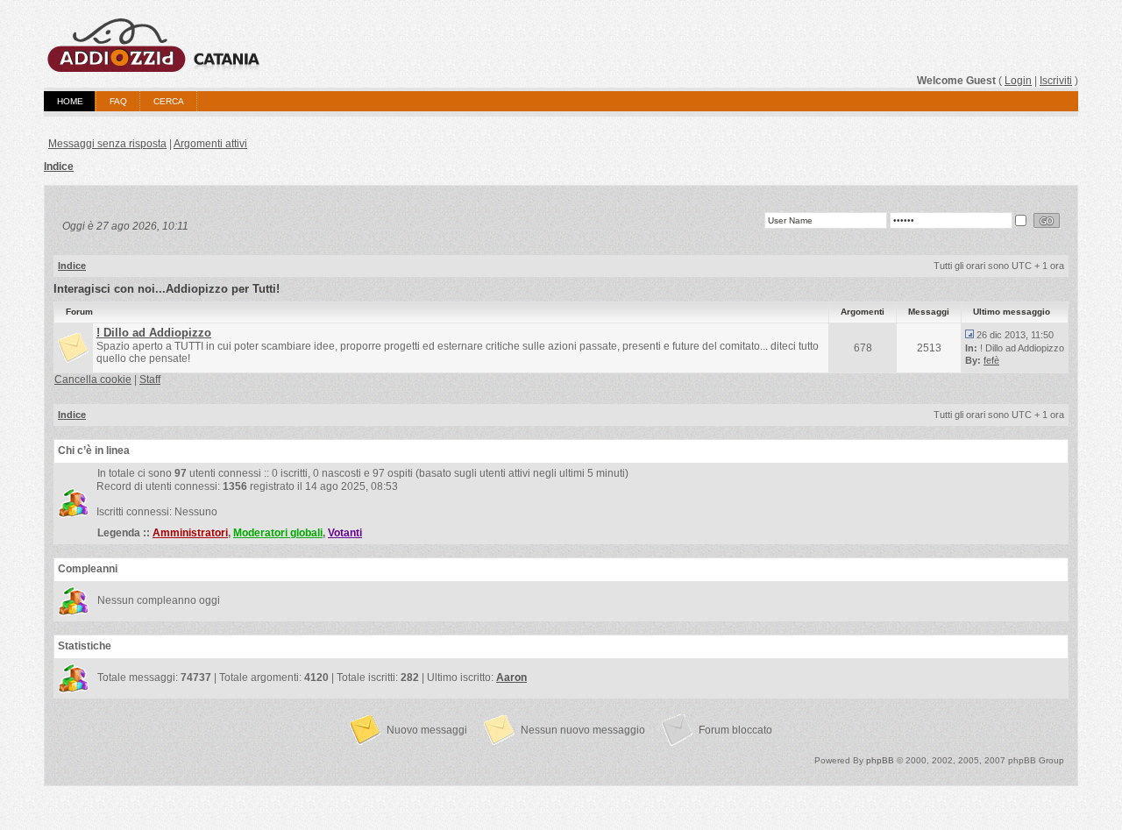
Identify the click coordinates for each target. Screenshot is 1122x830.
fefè (991, 360)
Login (1018, 80)
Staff (149, 379)
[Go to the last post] (969, 335)
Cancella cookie (92, 379)
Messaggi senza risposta (107, 144)
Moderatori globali (278, 533)
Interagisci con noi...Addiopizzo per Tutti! (166, 288)
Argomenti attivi (210, 144)
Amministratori (190, 533)
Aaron (511, 677)
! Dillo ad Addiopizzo (153, 332)
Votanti (345, 533)
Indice (59, 166)
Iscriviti (1056, 80)
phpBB (880, 760)
